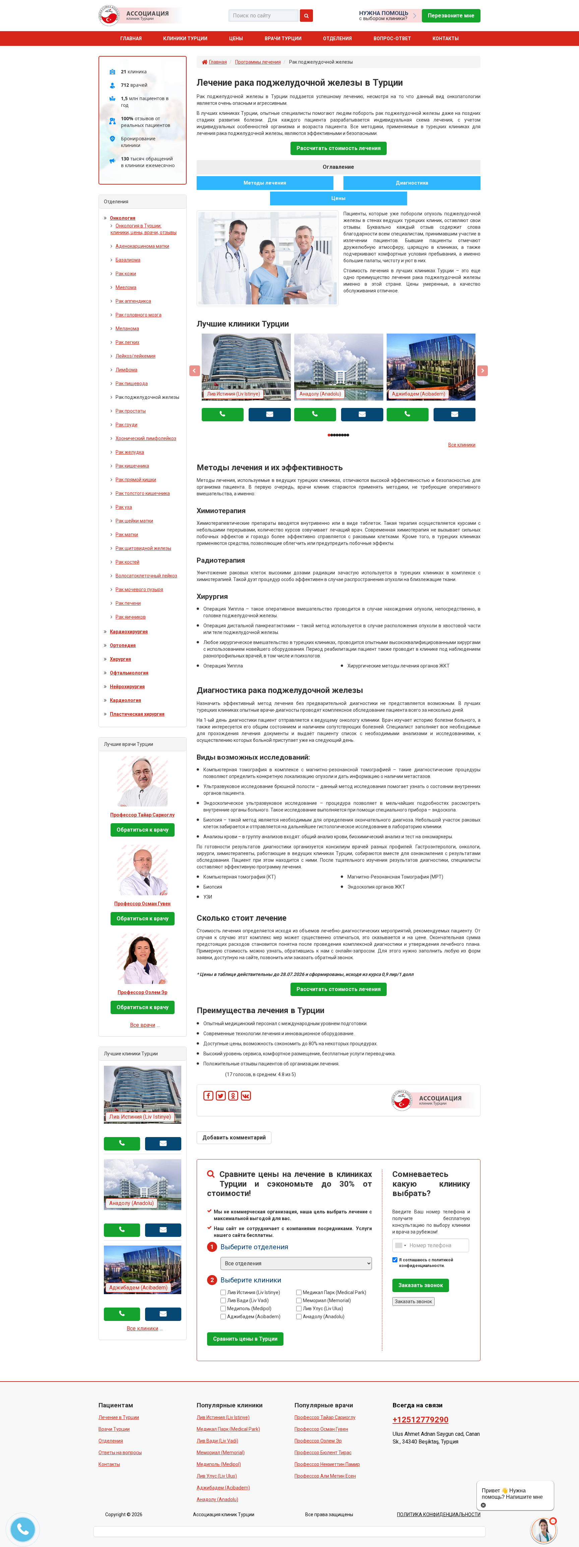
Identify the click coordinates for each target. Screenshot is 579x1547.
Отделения (337, 38)
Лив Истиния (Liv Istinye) (253, 1292)
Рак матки (127, 534)
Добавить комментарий (234, 1137)
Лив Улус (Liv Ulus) (323, 1308)
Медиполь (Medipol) (249, 1308)
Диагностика (412, 183)
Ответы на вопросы (120, 1452)
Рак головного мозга (139, 315)
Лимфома (126, 369)
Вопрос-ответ (392, 38)
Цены (236, 38)
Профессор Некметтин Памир (327, 1464)
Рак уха (124, 507)
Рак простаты (131, 411)
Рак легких (127, 342)
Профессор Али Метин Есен (325, 1476)
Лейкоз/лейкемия (135, 356)
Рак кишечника (132, 466)
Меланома (127, 328)
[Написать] (270, 414)
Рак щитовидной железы (143, 548)
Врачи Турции (283, 38)
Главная (131, 38)
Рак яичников (131, 617)
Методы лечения (265, 183)
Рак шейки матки (134, 520)
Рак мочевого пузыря (139, 589)
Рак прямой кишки (136, 479)
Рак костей (127, 562)
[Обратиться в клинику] (163, 1143)
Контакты (446, 38)
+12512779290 (421, 1419)
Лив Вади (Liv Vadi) (248, 1300)
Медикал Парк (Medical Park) (334, 1292)
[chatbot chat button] (520, 1530)
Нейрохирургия (127, 686)
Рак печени (128, 603)
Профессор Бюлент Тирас (323, 1452)
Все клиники (461, 444)
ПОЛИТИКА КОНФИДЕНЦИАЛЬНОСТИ (438, 1514)
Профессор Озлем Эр (142, 992)
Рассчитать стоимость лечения (339, 148)
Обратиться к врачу (143, 830)
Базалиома (128, 260)
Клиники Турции (185, 38)
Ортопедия (123, 645)
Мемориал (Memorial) (327, 1300)
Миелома (126, 287)
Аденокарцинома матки (142, 246)
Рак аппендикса (133, 301)
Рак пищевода (132, 383)
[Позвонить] (223, 414)
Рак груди (126, 424)
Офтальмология (129, 673)
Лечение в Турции (119, 1417)
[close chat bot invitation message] (483, 1504)
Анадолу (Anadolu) (323, 1316)
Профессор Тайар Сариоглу (142, 815)
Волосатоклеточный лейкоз (146, 575)
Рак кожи (126, 273)
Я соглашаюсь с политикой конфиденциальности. (426, 1263)
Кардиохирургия (129, 631)
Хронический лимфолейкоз (146, 438)
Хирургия (120, 659)
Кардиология (125, 700)
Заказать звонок (420, 1285)
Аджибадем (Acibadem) (253, 1316)
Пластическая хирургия (137, 714)
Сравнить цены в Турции (245, 1339)
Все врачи (142, 1025)
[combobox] (400, 1245)
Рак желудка (130, 452)
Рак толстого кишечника (143, 493)
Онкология (122, 218)
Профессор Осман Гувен (142, 903)
